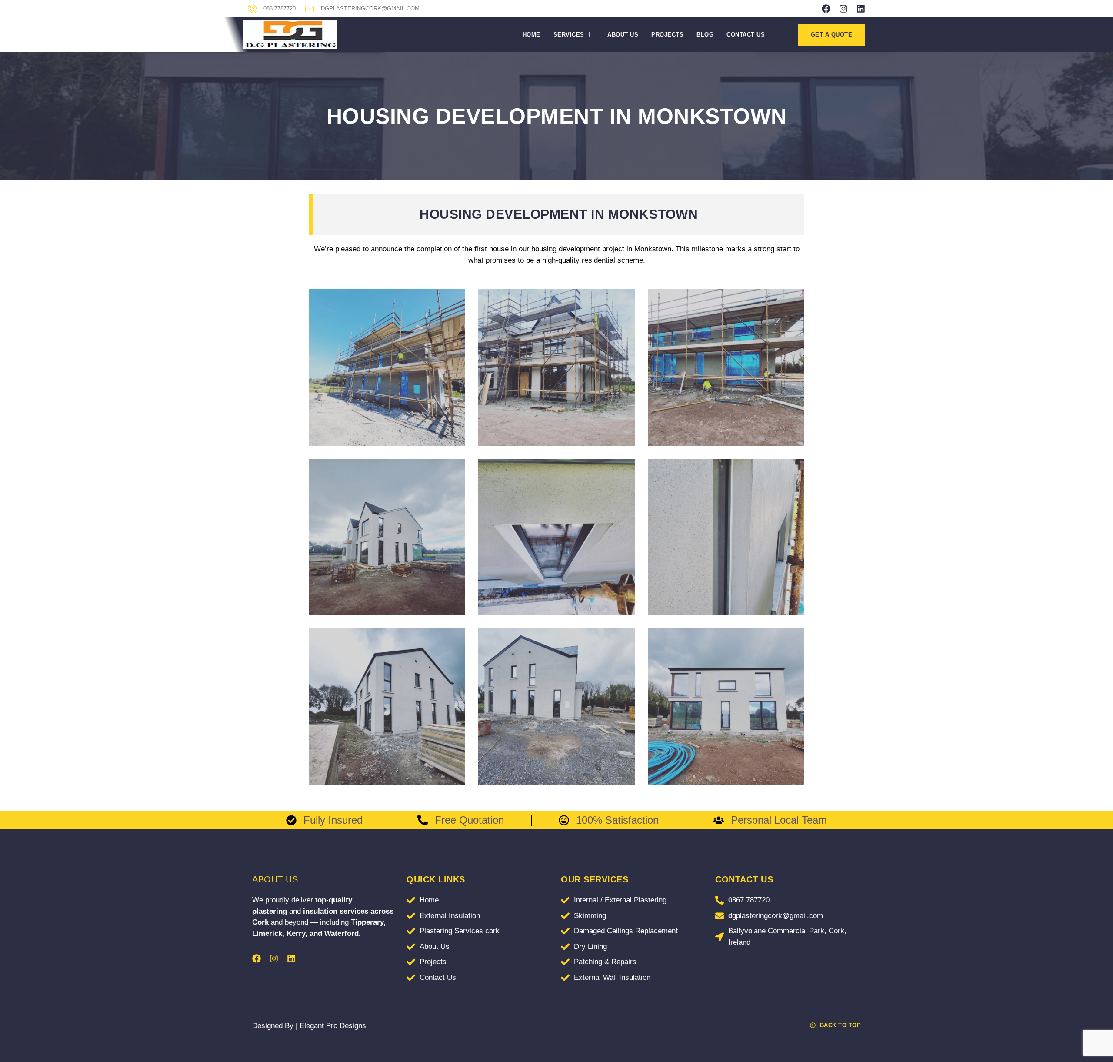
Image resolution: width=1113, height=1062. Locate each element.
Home (531, 34)
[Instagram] (843, 8)
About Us (622, 34)
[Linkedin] (860, 8)
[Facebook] (826, 8)
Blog (704, 34)
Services (568, 34)
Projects (667, 34)
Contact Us (745, 34)
